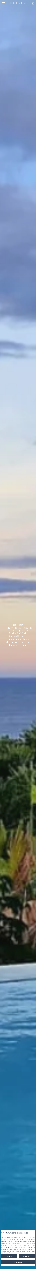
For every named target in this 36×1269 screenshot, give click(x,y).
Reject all (9, 1256)
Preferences (18, 1262)
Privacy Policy (8, 1253)
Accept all (26, 1256)
